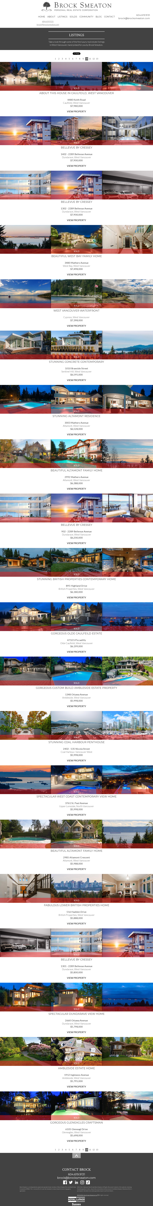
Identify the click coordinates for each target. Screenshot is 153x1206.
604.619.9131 (143, 15)
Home (41, 16)
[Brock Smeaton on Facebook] (65, 1183)
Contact (109, 16)
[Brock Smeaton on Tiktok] (88, 1183)
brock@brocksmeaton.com (134, 18)
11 (90, 59)
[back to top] (76, 1158)
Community (86, 16)
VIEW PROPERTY (76, 111)
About (51, 16)
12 (94, 59)
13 (97, 59)
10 (87, 59)
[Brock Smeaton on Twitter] (71, 1183)
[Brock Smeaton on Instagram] (82, 1183)
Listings (62, 16)
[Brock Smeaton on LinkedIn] (76, 1183)
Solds (73, 16)
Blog (99, 16)
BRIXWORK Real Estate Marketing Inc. (87, 1195)
